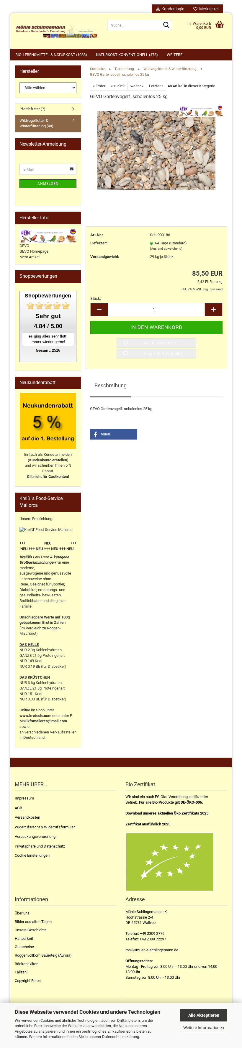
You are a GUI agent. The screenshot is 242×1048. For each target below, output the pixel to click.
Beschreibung (110, 385)
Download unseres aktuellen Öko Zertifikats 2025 (166, 813)
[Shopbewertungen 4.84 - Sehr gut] (48, 306)
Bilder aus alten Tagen (33, 921)
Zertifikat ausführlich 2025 (147, 824)
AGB (18, 808)
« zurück (118, 86)
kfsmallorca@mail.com (47, 721)
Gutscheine (24, 947)
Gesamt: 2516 (48, 350)
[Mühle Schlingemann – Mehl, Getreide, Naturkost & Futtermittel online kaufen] (56, 31)
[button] (113, 434)
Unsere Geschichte (31, 930)
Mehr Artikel (29, 257)
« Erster (99, 86)
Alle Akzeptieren (203, 1015)
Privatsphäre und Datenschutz (40, 846)
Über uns (22, 913)
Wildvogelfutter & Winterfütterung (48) (36, 123)
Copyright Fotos (28, 980)
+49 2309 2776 (152, 933)
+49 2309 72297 (153, 939)
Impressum (24, 798)
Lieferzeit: (99, 243)
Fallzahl (21, 972)
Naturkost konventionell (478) (127, 54)
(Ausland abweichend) (166, 249)
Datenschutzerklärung (120, 1036)
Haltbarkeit (24, 938)
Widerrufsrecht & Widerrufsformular (45, 827)
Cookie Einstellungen (32, 855)
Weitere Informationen (203, 1027)
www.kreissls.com (35, 715)
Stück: (95, 298)
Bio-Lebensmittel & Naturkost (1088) (51, 54)
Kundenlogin (172, 8)
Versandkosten (27, 817)
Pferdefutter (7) (32, 109)
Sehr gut (48, 315)
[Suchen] (166, 25)
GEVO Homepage (33, 251)
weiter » (136, 86)
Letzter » (156, 86)
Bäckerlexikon (26, 964)
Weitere (174, 54)
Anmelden (48, 184)
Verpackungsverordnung (35, 836)
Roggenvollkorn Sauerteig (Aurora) (43, 955)
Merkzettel (207, 8)
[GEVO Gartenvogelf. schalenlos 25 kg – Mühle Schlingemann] (156, 149)
